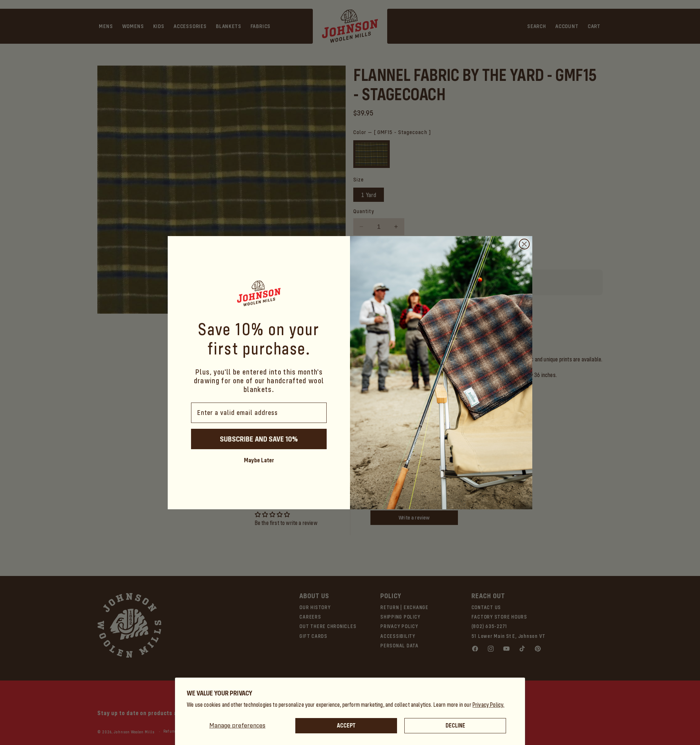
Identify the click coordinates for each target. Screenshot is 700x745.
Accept (346, 725)
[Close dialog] (524, 244)
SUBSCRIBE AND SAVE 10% (259, 439)
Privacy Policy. (488, 704)
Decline (455, 725)
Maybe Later (259, 460)
